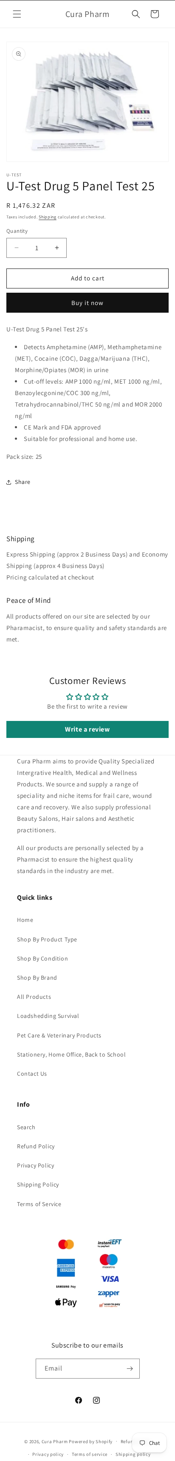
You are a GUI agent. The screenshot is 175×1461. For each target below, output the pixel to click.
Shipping (47, 217)
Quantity (17, 231)
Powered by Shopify (91, 1441)
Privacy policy (48, 1454)
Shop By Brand (37, 977)
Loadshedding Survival (48, 1016)
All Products (34, 996)
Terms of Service (39, 1204)
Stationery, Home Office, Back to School (71, 1054)
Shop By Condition (42, 958)
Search (26, 1127)
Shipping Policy (38, 1184)
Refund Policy (36, 1146)
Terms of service (89, 1454)
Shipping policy (133, 1454)
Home (25, 920)
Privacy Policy (35, 1165)
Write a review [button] (87, 729)
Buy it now (87, 303)
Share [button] (23, 482)
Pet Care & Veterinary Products (59, 1035)
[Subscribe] (130, 1369)
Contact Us (32, 1073)
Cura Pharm (55, 1441)
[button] (17, 14)
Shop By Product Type (47, 939)
